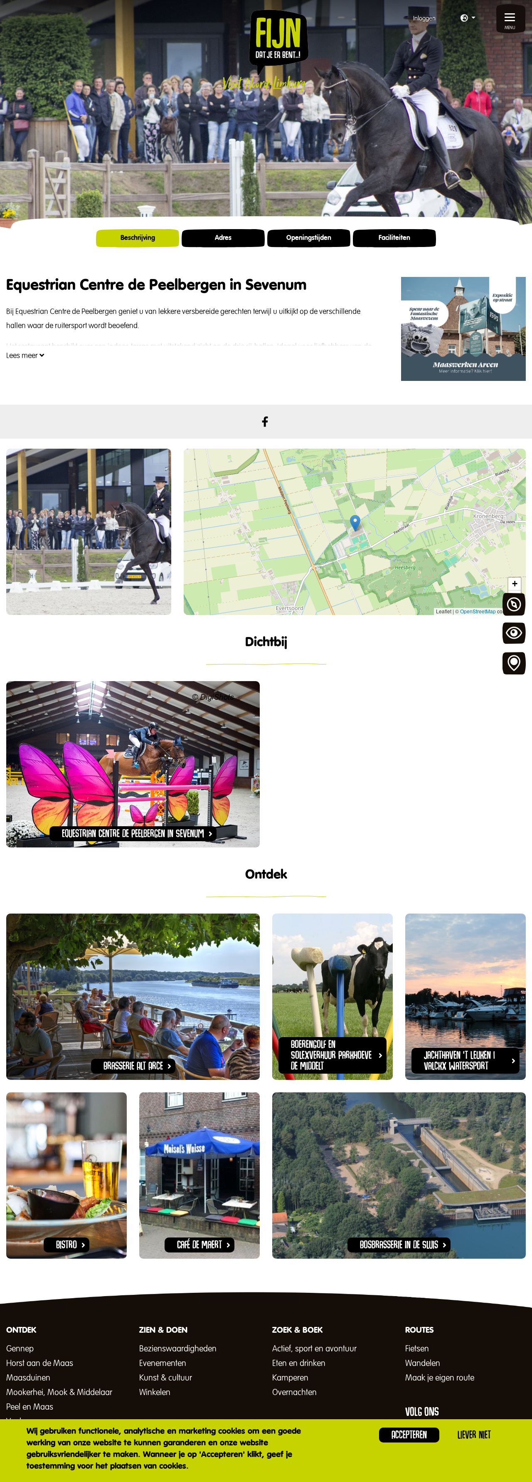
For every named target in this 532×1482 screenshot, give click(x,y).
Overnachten (294, 1392)
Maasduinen (28, 1378)
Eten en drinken (298, 1363)
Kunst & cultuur (165, 1378)
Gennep (20, 1349)
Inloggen (424, 18)
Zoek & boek (514, 663)
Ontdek (514, 604)
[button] (468, 18)
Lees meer (22, 356)
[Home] (266, 50)
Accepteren (409, 1435)
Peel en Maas (29, 1407)
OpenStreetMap (478, 611)
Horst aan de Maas (39, 1363)
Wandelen (422, 1363)
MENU (510, 28)
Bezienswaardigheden (178, 1349)
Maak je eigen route (439, 1378)
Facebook (265, 421)
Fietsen (417, 1349)
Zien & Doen (514, 634)
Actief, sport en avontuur (314, 1349)
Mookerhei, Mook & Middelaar (59, 1392)
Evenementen (162, 1363)
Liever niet (474, 1435)
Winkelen (154, 1392)
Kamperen (290, 1378)
